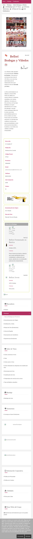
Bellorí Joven (14, 277)
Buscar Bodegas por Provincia (12, 316)
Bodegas (9, 5)
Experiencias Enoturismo (10, 338)
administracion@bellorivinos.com (13, 169)
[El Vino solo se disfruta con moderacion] (16, 458)
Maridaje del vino (8, 398)
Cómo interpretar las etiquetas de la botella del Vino (16, 366)
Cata (5, 358)
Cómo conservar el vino (10, 354)
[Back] (6, 294)
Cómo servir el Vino (9, 362)
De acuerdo (20, 536)
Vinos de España (8, 331)
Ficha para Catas (8, 496)
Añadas (6, 309)
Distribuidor (16, 1)
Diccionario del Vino (9, 371)
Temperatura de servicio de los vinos (13, 378)
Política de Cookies (9, 480)
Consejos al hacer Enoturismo (11, 414)
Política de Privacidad (9, 476)
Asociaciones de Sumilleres (11, 335)
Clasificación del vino (9, 375)
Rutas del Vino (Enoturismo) (11, 327)
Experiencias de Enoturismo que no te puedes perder (16, 513)
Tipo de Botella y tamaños (10, 382)
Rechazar (28, 536)
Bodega (9, 1)
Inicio (4, 1)
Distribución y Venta (9, 324)
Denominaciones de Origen (11, 320)
